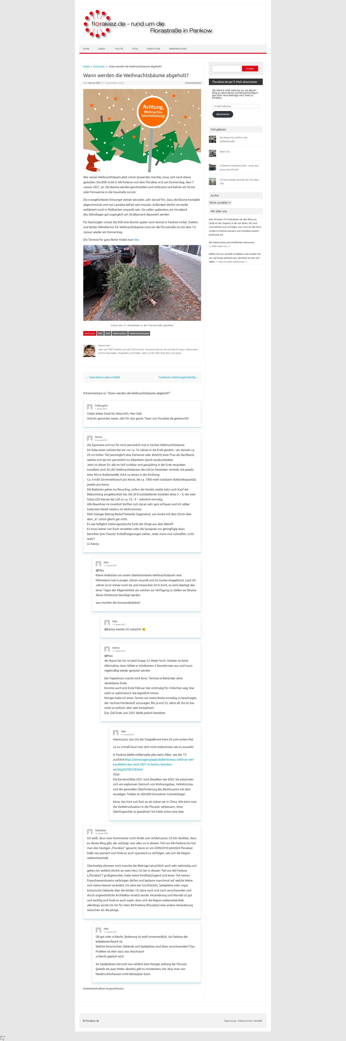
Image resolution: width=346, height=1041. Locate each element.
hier (136, 239)
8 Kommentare (193, 82)
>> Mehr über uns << (219, 246)
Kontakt (258, 1020)
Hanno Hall (94, 82)
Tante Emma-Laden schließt (103, 377)
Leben (101, 49)
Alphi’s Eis (225, 151)
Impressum (230, 1020)
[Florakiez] (149, 38)
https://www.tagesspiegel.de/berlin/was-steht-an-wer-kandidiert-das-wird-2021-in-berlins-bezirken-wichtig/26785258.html (153, 764)
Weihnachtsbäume (139, 333)
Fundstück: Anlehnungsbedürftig (179, 377)
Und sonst (99, 66)
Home (86, 49)
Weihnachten (120, 333)
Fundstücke (153, 49)
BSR (100, 333)
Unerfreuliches (178, 49)
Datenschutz (245, 1020)
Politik (119, 49)
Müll (108, 333)
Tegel (135, 49)
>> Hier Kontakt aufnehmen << (231, 261)
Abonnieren (222, 114)
